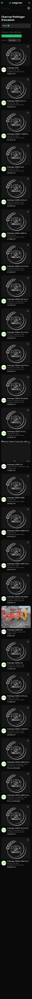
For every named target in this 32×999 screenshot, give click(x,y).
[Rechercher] (28, 8)
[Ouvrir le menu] (2, 3)
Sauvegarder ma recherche (12, 36)
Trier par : (4, 40)
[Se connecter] (29, 2)
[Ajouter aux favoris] (29, 442)
